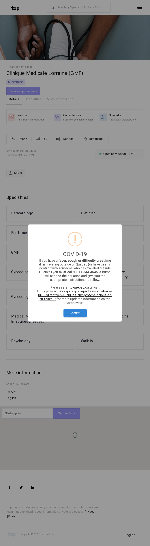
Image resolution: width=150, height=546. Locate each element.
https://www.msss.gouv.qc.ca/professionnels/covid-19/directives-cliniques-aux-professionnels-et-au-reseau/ (74, 295)
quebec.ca (81, 287)
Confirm (75, 313)
